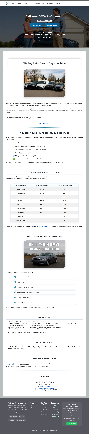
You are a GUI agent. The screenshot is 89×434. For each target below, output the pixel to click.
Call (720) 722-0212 (45, 386)
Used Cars (44, 407)
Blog (55, 405)
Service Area (44, 412)
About (19, 3)
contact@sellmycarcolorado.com (72, 415)
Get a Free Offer (72, 423)
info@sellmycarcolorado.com (45, 388)
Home (13, 3)
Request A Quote (52, 25)
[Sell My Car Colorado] (8, 3)
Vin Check (58, 3)
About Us (33, 405)
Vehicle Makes (44, 414)
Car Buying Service (39, 3)
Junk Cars (44, 409)
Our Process (50, 3)
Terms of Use (55, 416)
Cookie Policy (55, 414)
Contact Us (34, 407)
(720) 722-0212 (36, 25)
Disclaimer (55, 419)
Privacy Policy (55, 412)
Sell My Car (27, 3)
